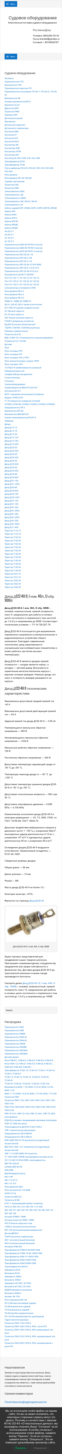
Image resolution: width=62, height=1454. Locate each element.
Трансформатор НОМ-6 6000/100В (20, 1263)
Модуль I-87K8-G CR (14, 397)
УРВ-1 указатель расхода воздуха (20, 1130)
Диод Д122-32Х (11, 450)
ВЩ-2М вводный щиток (15, 1173)
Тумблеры (9, 420)
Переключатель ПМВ (14, 1030)
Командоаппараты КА (14, 370)
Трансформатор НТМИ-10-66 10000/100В (23, 1253)
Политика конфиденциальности (26, 1402)
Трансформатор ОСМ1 (15, 161)
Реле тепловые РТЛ (13, 351)
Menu (12, 4)
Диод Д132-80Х (11, 477)
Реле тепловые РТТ (13, 354)
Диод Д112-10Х (11, 437)
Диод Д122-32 (11, 447)
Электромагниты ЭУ (14, 204)
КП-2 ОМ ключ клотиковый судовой (20, 1303)
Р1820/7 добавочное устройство (19, 321)
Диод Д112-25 (11, 434)
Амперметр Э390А (13, 1276)
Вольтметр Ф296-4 (13, 1293)
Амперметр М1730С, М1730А (18, 1283)
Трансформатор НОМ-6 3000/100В (20, 1259)
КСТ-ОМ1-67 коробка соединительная (22, 307)
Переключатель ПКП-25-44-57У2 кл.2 (21, 271)
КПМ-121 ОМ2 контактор (16, 1123)
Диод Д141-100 (11, 480)
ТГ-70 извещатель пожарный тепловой (22, 400)
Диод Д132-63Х (11, 470)
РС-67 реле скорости (14, 314)
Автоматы (9, 78)
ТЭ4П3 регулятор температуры (19, 1236)
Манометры (10, 121)
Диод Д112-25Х (11, 444)
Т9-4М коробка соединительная (19, 1313)
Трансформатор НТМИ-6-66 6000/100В (22, 1249)
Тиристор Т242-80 (13, 587)
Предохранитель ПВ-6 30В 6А (18, 1133)
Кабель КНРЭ (11, 217)
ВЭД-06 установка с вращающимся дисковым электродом (31, 1120)
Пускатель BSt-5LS (13, 1196)
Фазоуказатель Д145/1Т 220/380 (19, 274)
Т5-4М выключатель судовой (17, 1306)
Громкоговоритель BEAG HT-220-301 (21, 387)
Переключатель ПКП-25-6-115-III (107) (22, 267)
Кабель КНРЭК (11, 221)
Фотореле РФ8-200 (13, 1246)
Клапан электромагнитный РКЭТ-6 (20, 417)
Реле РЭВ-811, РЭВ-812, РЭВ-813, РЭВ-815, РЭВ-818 (29, 1060)
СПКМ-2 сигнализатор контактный (20, 1226)
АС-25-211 (9, 237)
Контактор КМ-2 (12, 141)
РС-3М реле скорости (14, 311)
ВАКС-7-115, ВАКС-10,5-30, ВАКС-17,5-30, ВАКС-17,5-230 (31, 1093)
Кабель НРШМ (11, 227)
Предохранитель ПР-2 (15, 407)
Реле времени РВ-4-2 (14, 291)
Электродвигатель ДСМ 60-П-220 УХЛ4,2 (23, 1126)
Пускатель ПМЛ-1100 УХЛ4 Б (18, 1323)
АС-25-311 (9, 241)
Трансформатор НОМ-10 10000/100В (21, 1256)
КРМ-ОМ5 (9, 1170)
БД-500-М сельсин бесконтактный (20, 324)
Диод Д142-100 (11, 494)
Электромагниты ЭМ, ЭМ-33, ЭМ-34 (21, 201)
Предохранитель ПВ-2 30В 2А (18, 1136)
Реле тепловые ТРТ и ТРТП (17, 357)
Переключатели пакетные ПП (18, 88)
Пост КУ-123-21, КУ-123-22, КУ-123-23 (22, 281)
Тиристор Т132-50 (13, 553)
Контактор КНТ (11, 138)
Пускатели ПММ (12, 111)
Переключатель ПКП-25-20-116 (19, 254)
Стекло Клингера (12, 377)
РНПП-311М (10, 1193)
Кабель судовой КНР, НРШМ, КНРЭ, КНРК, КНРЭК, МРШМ (31, 208)
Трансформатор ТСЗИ (15, 164)
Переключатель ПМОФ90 (16, 1053)
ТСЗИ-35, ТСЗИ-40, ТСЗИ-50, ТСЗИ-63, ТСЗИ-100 (27, 1083)
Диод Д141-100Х (12, 484)
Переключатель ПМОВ (15, 1043)
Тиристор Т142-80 (13, 570)
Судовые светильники (14, 181)
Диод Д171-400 (11, 527)
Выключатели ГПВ (13, 84)
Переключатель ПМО (14, 1027)
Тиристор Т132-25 (13, 547)
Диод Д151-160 (11, 504)
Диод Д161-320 (11, 520)
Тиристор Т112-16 (13, 533)
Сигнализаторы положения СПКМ (20, 287)
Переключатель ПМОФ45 (16, 1050)
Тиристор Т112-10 (13, 530)
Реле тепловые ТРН (14, 364)
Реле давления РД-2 (14, 1186)
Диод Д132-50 (11, 460)
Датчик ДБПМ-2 (12, 1233)
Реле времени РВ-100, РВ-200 (18, 178)
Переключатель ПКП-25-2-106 (18, 257)
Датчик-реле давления (15, 124)
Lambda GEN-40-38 (13, 1166)
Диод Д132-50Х (11, 464)
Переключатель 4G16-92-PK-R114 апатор (23, 251)
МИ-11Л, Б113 (11, 1180)
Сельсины (9, 380)
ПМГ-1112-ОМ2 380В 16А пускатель (21, 1153)
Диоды (8, 424)
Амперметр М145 (12, 1269)
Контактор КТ (11, 134)
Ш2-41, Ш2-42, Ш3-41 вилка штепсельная (23, 304)
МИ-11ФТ (9, 1176)
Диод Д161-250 (11, 513)
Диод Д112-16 (11, 430)
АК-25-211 (9, 231)
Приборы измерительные (16, 331)
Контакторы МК (12, 154)
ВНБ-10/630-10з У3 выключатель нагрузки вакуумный (29, 337)
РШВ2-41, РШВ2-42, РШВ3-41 (18, 301)
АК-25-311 (9, 234)
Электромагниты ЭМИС (15, 198)
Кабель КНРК (11, 214)
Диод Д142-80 (11, 487)
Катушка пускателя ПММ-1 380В (19, 1220)
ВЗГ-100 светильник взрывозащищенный (23, 1229)
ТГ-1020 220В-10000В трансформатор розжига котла (29, 1156)
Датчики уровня (12, 1057)
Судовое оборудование (33, 17)
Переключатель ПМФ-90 (16, 1040)
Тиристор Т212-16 (13, 577)
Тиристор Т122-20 (13, 537)
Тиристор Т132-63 (13, 557)
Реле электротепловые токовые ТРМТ (22, 361)
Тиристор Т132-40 (13, 550)
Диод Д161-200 (11, 507)
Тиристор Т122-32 (13, 543)
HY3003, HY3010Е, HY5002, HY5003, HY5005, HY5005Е (30, 404)
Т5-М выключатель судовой (17, 1309)
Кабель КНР (10, 211)
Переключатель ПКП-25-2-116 (18, 261)
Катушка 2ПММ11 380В (15, 1216)
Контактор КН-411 (13, 390)
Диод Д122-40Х (11, 457)
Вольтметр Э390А (13, 1279)
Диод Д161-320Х (12, 523)
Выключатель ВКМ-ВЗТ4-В (16, 414)
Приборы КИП (11, 114)
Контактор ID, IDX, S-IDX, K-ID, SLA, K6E (22, 158)
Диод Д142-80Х (11, 490)
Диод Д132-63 (11, 467)
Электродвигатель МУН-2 (16, 1266)
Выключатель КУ (12, 104)
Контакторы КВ (11, 144)
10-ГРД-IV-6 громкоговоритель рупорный (23, 367)
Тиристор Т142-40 (13, 560)
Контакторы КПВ (12, 148)
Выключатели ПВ (12, 98)
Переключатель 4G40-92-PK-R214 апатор (23, 244)
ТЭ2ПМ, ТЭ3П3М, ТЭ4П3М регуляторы (22, 327)
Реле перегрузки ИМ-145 (16, 1299)
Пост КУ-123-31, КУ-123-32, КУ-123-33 (22, 284)
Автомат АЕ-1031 (12, 1296)
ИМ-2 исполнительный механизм (20, 1243)
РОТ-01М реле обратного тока (18, 1223)
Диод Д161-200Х (12, 510)
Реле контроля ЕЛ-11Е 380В (17, 1190)
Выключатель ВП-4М (14, 410)
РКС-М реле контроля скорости (19, 317)
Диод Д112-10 (11, 427)
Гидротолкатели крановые (17, 1319)
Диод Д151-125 (11, 500)
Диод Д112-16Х (11, 440)
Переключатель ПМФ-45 (16, 1037)
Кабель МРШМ (11, 224)
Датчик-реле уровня (14, 118)
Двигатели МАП (12, 108)
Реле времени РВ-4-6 (14, 297)
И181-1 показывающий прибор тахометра (24, 1203)
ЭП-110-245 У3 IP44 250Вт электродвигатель (25, 1160)
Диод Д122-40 (11, 454)
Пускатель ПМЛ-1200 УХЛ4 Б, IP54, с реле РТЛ (26, 1326)
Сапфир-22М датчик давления (18, 374)
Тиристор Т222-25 (13, 580)
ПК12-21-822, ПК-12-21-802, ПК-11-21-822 (24, 1206)
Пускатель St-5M (12, 1200)
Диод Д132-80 (11, 474)
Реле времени (11, 174)
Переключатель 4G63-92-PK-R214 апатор (23, 247)
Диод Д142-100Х (12, 497)
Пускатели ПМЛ (12, 1096)
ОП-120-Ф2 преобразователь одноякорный (24, 1316)
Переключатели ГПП (14, 81)
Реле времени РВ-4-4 (14, 294)
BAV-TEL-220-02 (12, 1163)
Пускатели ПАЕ (12, 184)
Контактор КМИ (12, 131)
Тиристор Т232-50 (13, 583)
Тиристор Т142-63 (13, 567)
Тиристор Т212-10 (13, 573)
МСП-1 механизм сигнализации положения (24, 394)
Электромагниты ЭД (14, 194)
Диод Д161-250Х (12, 517)
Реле (7, 347)
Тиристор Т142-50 (13, 563)
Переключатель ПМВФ (15, 1033)
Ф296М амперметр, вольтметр (18, 1289)
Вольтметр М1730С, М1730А (18, 1286)
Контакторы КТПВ (13, 151)
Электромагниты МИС (15, 191)
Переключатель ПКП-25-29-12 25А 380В (23, 264)
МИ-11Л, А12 (10, 1183)
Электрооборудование (15, 384)
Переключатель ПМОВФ (16, 1047)
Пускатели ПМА (12, 188)
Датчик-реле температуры (17, 128)
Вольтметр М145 (12, 1273)
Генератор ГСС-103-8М (15, 341)
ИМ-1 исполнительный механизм (20, 1239)
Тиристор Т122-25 (13, 540)
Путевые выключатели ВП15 (18, 101)
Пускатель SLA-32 (13, 334)
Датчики (8, 344)
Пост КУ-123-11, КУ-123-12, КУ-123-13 (22, 277)
